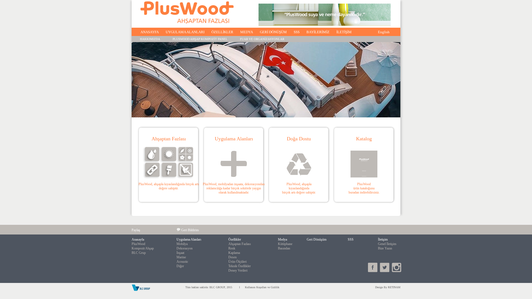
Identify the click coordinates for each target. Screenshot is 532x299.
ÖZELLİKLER (222, 32)
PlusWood (138, 244)
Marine (181, 257)
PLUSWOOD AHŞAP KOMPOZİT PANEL (200, 39)
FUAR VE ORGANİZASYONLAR (262, 39)
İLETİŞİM (344, 32)
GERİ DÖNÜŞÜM (273, 32)
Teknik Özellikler (239, 266)
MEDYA (246, 32)
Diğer (180, 266)
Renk (231, 248)
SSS (297, 32)
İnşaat (180, 253)
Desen (232, 257)
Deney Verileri (237, 270)
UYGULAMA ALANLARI (185, 32)
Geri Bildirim (190, 230)
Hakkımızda (150, 39)
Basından (284, 248)
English (384, 32)
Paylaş (136, 230)
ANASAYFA (149, 32)
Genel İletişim (387, 244)
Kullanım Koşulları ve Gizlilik (261, 287)
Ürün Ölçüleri (237, 262)
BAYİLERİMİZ (317, 32)
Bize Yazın (385, 248)
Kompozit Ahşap (143, 248)
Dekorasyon (185, 248)
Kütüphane (285, 244)
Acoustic (182, 262)
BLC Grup (139, 253)
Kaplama (234, 253)
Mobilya (182, 244)
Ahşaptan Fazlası (239, 244)
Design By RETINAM (387, 287)
